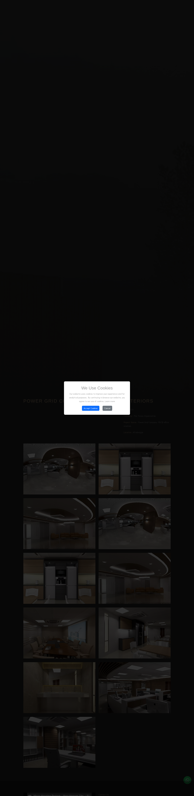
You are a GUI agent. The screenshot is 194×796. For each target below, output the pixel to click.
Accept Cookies (91, 408)
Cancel (107, 408)
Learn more (110, 401)
